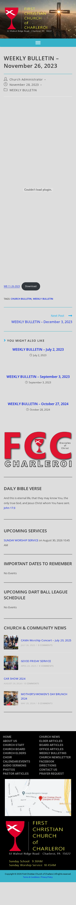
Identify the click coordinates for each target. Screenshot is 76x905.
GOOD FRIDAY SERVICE (36, 661)
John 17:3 (9, 508)
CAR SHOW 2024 (14, 678)
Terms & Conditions (31, 877)
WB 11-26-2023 (12, 286)
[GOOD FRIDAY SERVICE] (11, 663)
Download (31, 286)
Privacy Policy (47, 877)
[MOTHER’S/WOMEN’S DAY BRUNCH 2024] (11, 698)
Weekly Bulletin (43, 298)
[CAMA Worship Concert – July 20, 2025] (11, 642)
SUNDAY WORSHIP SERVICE (21, 540)
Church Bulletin (21, 298)
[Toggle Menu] (38, 42)
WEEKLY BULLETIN (23, 90)
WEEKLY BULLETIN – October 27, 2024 (38, 404)
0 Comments (45, 645)
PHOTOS (9, 769)
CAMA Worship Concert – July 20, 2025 (46, 640)
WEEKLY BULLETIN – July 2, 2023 (38, 349)
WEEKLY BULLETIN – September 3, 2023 (38, 376)
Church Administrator (26, 79)
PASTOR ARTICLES (16, 773)
